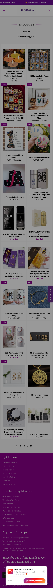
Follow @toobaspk (35, 581)
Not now (10, 581)
